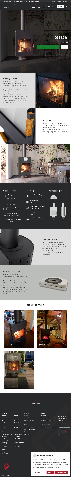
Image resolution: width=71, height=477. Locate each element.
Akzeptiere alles (61, 472)
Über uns (58, 1)
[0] (67, 6)
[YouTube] (65, 431)
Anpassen (37, 472)
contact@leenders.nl (64, 427)
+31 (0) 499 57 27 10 (63, 423)
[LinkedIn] (62, 431)
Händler (53, 1)
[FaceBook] (59, 431)
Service (64, 47)
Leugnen (50, 472)
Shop (5, 7)
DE (66, 1)
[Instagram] (59, 434)
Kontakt (62, 1)
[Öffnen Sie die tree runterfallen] (26, 159)
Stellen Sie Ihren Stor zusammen (48, 47)
